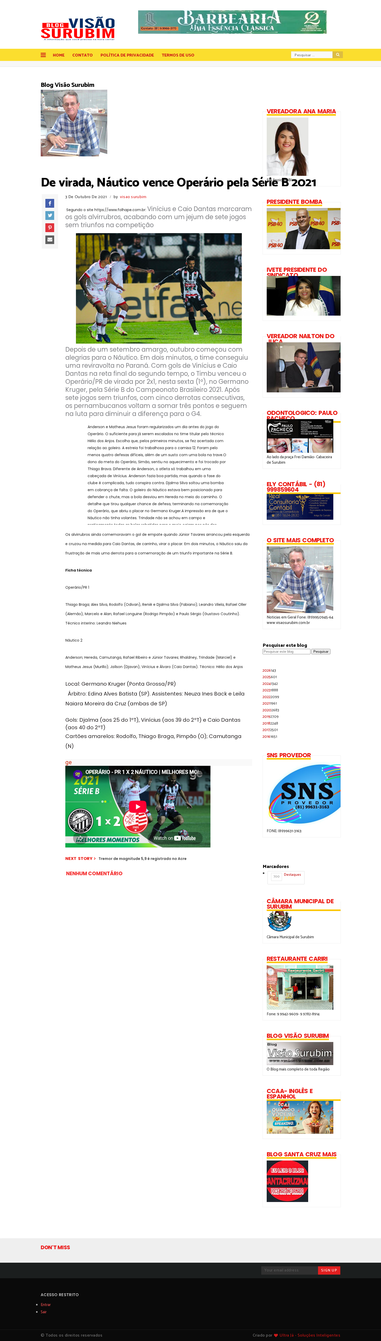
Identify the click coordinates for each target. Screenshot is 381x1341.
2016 (270, 736)
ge (68, 762)
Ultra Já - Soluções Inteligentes (310, 1335)
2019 (271, 716)
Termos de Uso (178, 55)
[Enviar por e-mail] (49, 239)
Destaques (287, 876)
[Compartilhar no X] (49, 215)
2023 (270, 690)
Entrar (46, 1305)
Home (59, 55)
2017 (270, 730)
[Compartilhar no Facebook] (49, 203)
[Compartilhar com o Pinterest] (49, 227)
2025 (270, 677)
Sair (44, 1312)
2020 (271, 710)
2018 (270, 723)
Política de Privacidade (127, 55)
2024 (270, 683)
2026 (269, 670)
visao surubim (133, 196)
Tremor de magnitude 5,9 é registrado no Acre (142, 858)
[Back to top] (368, 1328)
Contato (82, 55)
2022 (271, 697)
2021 (270, 703)
